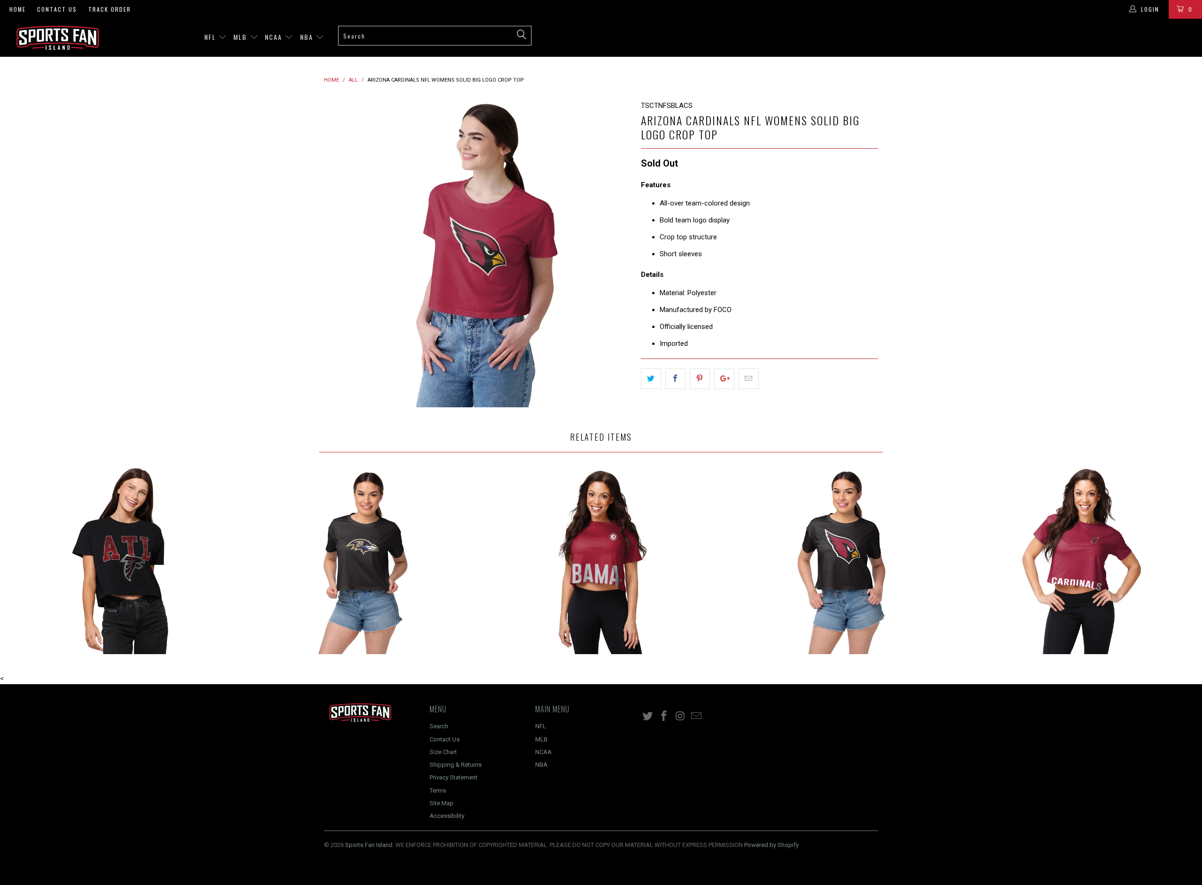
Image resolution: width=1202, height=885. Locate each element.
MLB (241, 37)
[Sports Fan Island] (101, 38)
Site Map (442, 803)
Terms (438, 790)
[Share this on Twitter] (651, 378)
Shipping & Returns (456, 764)
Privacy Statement (454, 777)
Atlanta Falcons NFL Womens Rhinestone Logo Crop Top (120, 560)
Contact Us (57, 9)
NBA (308, 37)
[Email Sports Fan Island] (697, 716)
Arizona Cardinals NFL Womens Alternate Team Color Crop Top (841, 560)
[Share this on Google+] (724, 378)
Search (439, 726)
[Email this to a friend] (749, 378)
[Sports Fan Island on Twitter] (648, 716)
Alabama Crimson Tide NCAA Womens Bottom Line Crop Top (601, 560)
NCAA (275, 37)
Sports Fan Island (369, 844)
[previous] (340, 253)
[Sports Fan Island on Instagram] (680, 716)
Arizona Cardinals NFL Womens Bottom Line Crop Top (1082, 560)
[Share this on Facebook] (675, 378)
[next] (615, 253)
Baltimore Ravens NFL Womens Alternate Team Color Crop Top (360, 560)
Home (17, 9)
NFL (211, 37)
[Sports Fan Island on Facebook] (664, 716)
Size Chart (443, 751)
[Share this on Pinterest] (700, 378)
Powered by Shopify (771, 844)
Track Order (109, 9)
